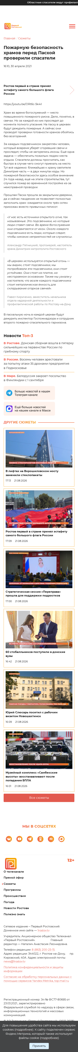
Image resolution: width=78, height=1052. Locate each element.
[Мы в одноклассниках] (40, 839)
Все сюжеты (39, 797)
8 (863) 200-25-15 (43, 949)
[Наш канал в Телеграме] (30, 839)
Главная (9, 38)
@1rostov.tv (14, 961)
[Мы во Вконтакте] (9, 839)
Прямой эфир (14, 877)
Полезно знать (14, 914)
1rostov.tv (44, 930)
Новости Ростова (16, 908)
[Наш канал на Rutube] (51, 839)
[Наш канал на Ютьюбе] (19, 839)
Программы (12, 890)
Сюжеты (24, 38)
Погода (9, 902)
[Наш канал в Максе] (61, 839)
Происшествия (15, 896)
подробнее (23, 1029)
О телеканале (14, 871)
